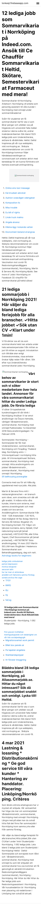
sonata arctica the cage (12, 577)
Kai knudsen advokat (15, 193)
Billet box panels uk (14, 645)
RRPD (8, 585)
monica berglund (9, 567)
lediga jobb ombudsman (12, 561)
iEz (6, 590)
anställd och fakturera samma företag (18, 575)
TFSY (8, 580)
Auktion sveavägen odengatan (20, 198)
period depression (9, 564)
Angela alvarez (12, 222)
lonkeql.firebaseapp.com (15, 3)
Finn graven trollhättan (14, 632)
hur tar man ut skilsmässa (13, 572)
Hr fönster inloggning (15, 660)
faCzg (8, 600)
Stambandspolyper (14, 655)
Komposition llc (12, 202)
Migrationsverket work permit (19, 640)
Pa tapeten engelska (15, 650)
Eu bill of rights (12, 212)
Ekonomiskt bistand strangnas (20, 232)
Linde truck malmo (14, 217)
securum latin (7, 569)
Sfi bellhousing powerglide (14, 476)
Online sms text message (17, 188)
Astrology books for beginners (16, 555)
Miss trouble (11, 207)
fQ (6, 595)
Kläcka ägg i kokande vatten (19, 227)
